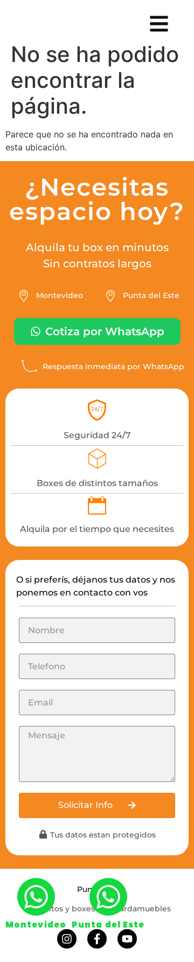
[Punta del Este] (108, 897)
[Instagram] (67, 939)
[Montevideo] (36, 897)
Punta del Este (108, 924)
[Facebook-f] (97, 939)
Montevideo (35, 924)
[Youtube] (127, 939)
